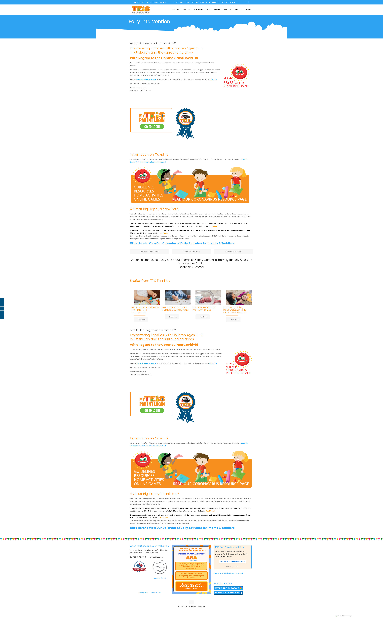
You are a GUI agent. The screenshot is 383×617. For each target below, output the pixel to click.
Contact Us (213, 79)
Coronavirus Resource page (146, 79)
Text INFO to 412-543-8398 (156, 2)
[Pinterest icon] (193, 610)
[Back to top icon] (191, 602)
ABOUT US (215, 2)
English (342, 616)
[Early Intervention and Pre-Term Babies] (208, 298)
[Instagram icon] (195, 610)
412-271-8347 (139, 2)
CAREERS (194, 2)
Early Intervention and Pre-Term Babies (204, 308)
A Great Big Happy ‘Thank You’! (154, 209)
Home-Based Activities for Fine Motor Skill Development (145, 310)
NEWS (187, 2)
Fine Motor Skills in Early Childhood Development (175, 308)
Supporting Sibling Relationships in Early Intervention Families (234, 310)
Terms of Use (156, 593)
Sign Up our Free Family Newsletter (232, 561)
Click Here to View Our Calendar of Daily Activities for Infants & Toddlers (182, 243)
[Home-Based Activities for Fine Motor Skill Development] (147, 298)
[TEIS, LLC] (141, 9)
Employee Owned (159, 578)
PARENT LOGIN (177, 2)
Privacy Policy (143, 593)
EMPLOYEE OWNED (228, 2)
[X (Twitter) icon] (189, 610)
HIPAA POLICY (204, 2)
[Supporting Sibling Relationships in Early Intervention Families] (239, 298)
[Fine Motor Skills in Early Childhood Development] (178, 298)
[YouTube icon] (191, 610)
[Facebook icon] (187, 610)
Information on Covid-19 (149, 154)
